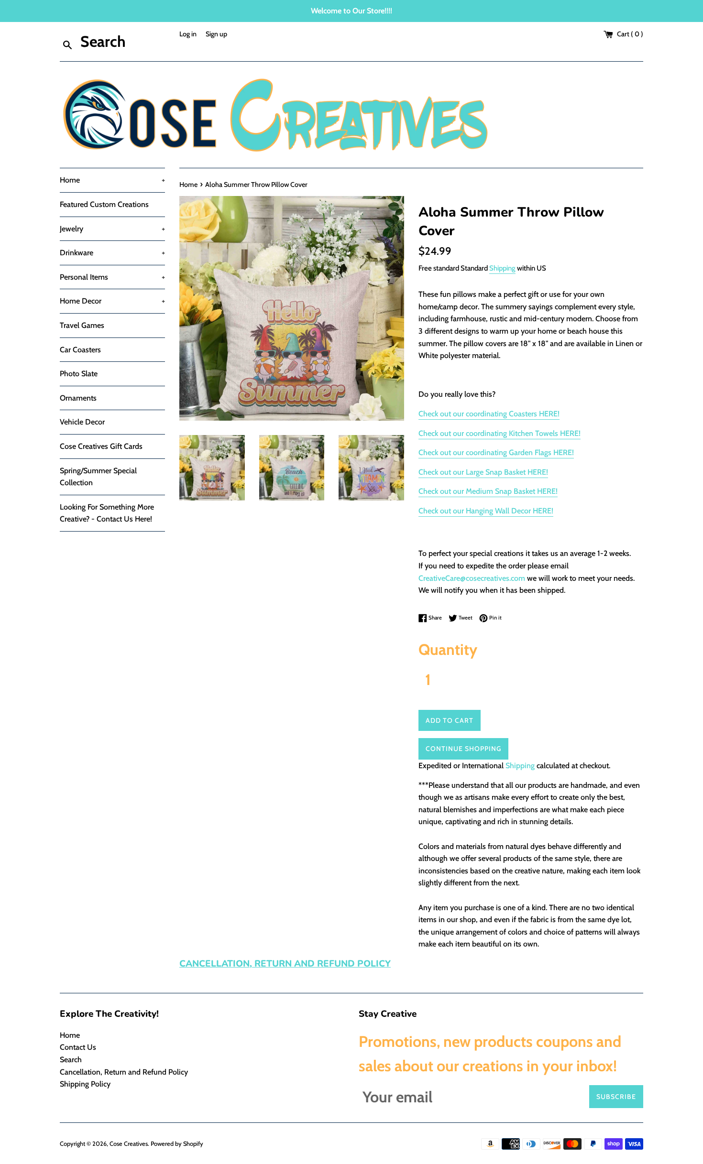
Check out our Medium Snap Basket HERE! (488, 491)
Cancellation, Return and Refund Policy (124, 1072)
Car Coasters (80, 349)
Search (71, 1059)
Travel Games (82, 325)
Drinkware (112, 252)
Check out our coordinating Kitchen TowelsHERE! (499, 433)
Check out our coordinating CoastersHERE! (489, 413)
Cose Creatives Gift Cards (101, 446)
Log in (188, 34)
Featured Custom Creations (104, 204)
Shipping (502, 268)
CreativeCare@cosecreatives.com (471, 578)
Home (112, 180)
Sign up (216, 34)
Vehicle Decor (82, 421)
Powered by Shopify (177, 1143)
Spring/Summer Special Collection (98, 477)
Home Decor (112, 300)
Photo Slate (79, 373)
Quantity (447, 649)
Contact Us (78, 1047)
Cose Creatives (129, 1143)
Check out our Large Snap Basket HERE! (483, 472)
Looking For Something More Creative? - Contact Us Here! (107, 513)
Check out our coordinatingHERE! (496, 452)
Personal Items (112, 277)
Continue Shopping (463, 748)
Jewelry (112, 228)
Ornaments (78, 398)
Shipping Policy (85, 1083)
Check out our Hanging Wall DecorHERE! (485, 510)
